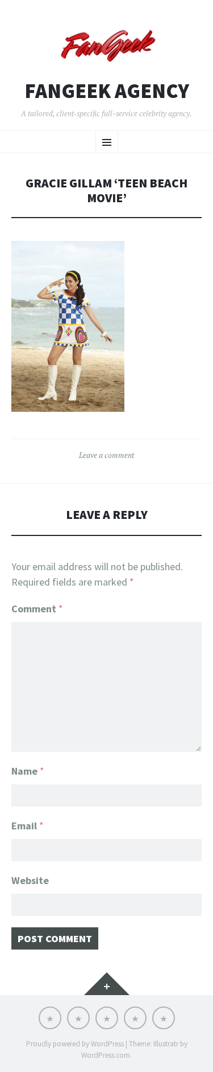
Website (30, 880)
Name (27, 771)
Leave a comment (106, 455)
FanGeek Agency (106, 91)
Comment (37, 608)
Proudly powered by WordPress (75, 1044)
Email (27, 825)
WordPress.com (105, 1055)
